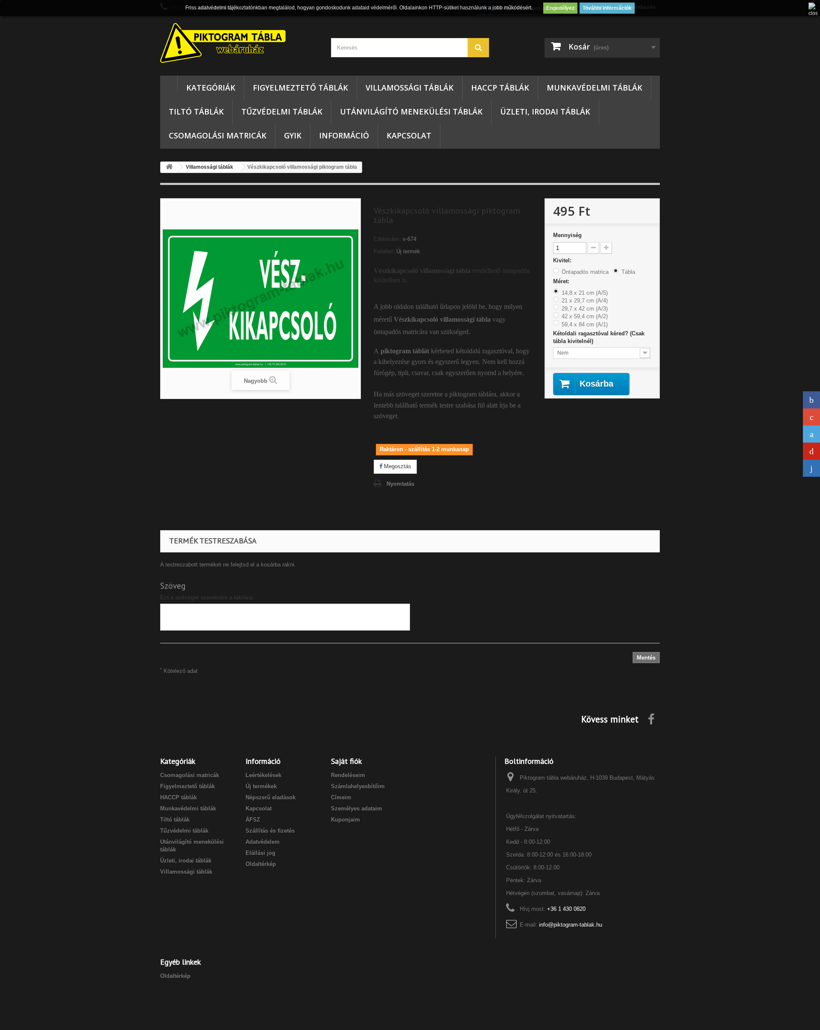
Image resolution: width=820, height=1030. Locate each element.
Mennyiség (567, 235)
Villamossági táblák (410, 87)
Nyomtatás (400, 484)
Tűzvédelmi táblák (281, 111)
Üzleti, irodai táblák (545, 111)
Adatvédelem (263, 842)
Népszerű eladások (271, 797)
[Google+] (811, 416)
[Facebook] (811, 399)
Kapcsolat (409, 135)
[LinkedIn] (811, 468)
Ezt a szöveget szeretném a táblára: (207, 597)
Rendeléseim (348, 775)
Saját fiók (346, 761)
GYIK (293, 135)
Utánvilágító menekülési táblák (411, 111)
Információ (344, 135)
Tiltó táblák (196, 111)
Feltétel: (384, 251)
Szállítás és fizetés (270, 831)
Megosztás (396, 466)
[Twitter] (811, 434)
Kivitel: (563, 260)
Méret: (562, 281)
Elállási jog (260, 853)
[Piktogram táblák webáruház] (239, 44)
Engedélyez (560, 8)
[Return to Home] (169, 167)
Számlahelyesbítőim (358, 786)
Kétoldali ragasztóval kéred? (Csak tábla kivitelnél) (598, 337)
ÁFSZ (253, 819)
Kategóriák (210, 87)
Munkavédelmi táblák (594, 87)
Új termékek (261, 786)
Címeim (341, 797)
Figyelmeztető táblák (300, 87)
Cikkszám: (387, 239)
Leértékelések (263, 775)
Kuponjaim (345, 819)
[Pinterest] (811, 451)
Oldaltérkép (261, 864)
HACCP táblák (500, 87)
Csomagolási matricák (217, 135)
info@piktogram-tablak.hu (570, 924)
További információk (607, 8)
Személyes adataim (356, 808)
